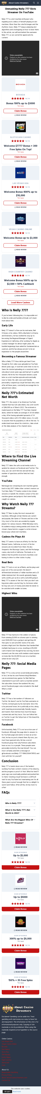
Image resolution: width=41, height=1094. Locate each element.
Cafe (3, 1065)
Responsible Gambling (10, 1072)
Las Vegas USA (7, 1041)
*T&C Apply (20, 106)
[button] (20, 803)
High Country (6, 1059)
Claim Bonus (20, 111)
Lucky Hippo (6, 1057)
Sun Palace (6, 1049)
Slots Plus (5, 1052)
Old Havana (6, 1054)
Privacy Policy (7, 1075)
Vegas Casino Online (9, 1044)
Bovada (4, 1046)
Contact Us (6, 1080)
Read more (17, 1091)
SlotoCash (5, 1062)
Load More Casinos (20, 302)
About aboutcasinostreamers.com (14, 1077)
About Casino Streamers (18, 3)
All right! (7, 1091)
